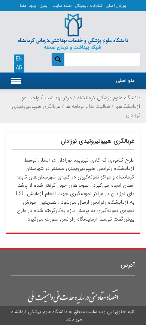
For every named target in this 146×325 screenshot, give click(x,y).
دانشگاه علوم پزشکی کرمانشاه (108, 98)
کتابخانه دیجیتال (88, 6)
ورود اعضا (28, 6)
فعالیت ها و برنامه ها (88, 106)
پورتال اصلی (116, 6)
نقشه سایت (62, 6)
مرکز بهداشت (58, 98)
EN (19, 58)
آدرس (128, 265)
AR (19, 68)
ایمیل (44, 6)
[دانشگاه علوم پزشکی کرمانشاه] (73, 31)
